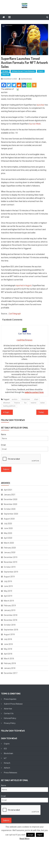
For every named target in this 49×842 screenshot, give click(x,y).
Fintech (7, 763)
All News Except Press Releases (23, 71)
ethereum (6, 403)
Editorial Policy (10, 718)
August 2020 (9, 519)
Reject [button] (40, 835)
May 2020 (8, 533)
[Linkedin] (24, 85)
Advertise (8, 709)
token (42, 403)
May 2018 (8, 649)
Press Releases (10, 773)
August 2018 (9, 634)
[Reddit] (19, 85)
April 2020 (8, 538)
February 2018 (10, 663)
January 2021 (9, 495)
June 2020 (8, 528)
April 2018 (8, 654)
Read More (24, 838)
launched (40, 105)
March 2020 (9, 543)
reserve (33, 403)
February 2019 (10, 605)
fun (25, 403)
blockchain (26, 399)
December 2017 (10, 673)
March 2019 (9, 601)
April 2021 (8, 490)
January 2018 (9, 668)
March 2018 (9, 659)
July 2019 (8, 581)
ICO (5, 749)
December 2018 (10, 615)
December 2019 (10, 557)
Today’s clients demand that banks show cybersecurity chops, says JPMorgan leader (43, 412)
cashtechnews (26, 79)
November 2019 (10, 562)
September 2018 (11, 630)
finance (17, 403)
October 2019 (9, 567)
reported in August (23, 285)
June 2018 (8, 644)
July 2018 (8, 639)
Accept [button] (30, 835)
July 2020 (8, 524)
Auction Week (35, 124)
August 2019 (9, 577)
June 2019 (8, 586)
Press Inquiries (10, 699)
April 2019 (8, 596)
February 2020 (10, 548)
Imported (5, 74)
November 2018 (10, 620)
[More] (34, 85)
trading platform (9, 406)
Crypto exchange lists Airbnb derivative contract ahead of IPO (8, 412)
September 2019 (11, 572)
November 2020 (10, 504)
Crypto (40, 71)
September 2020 (11, 514)
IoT (5, 758)
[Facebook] (3, 85)
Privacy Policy (9, 723)
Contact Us (8, 713)
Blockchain (8, 753)
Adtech (7, 768)
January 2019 (9, 610)
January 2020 (9, 552)
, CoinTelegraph (14, 314)
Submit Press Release (13, 704)
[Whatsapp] (29, 85)
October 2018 (9, 625)
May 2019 (8, 591)
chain (36, 399)
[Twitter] (8, 85)
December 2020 (10, 499)
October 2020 (9, 509)
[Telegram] (13, 85)
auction (14, 399)
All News (5, 71)
